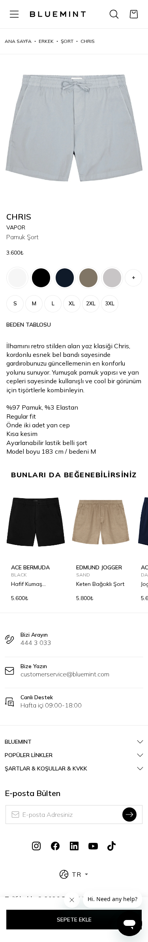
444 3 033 (36, 642)
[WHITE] (17, 278)
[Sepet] (133, 14)
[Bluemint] (58, 14)
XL (72, 303)
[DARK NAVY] (65, 278)
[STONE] (88, 278)
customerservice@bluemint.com (65, 674)
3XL (109, 303)
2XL (91, 303)
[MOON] (112, 278)
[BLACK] (41, 278)
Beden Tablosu (28, 324)
